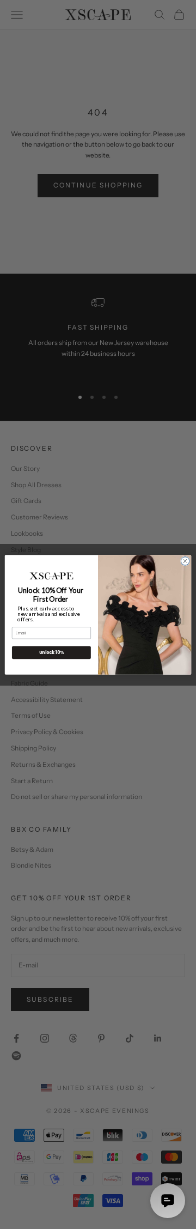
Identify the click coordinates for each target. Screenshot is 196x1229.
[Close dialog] (185, 560)
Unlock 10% (51, 652)
